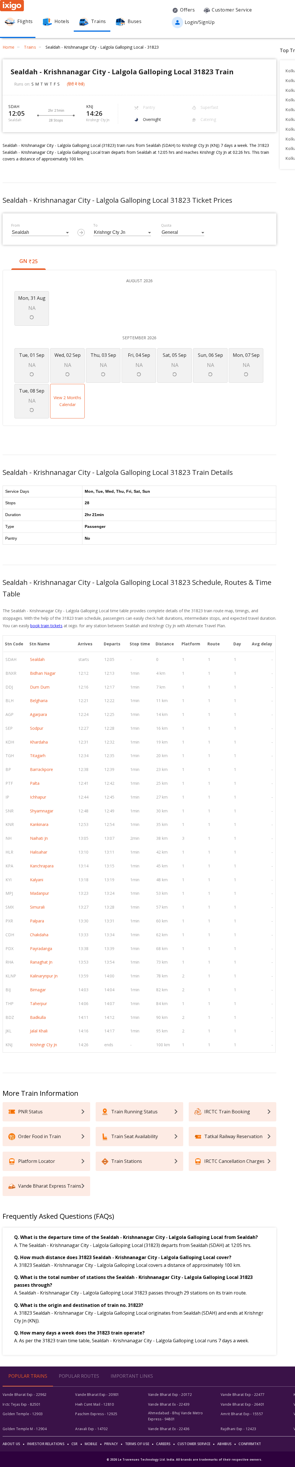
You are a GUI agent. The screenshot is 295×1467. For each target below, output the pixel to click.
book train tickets (46, 625)
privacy (111, 1443)
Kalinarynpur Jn (44, 976)
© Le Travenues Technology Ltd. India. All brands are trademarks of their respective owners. (184, 1459)
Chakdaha (39, 934)
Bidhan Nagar (43, 673)
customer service (193, 1443)
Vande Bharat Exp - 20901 (97, 1394)
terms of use (137, 1443)
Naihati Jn (39, 838)
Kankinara (39, 824)
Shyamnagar (41, 811)
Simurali (37, 907)
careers (163, 1443)
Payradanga (41, 948)
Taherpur (38, 1003)
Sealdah (37, 659)
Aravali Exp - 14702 (91, 1428)
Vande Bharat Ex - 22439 (169, 1404)
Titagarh (38, 755)
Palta (34, 783)
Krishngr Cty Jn (43, 1044)
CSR (74, 1443)
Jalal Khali (39, 1031)
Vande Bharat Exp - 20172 (170, 1394)
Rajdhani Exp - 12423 (238, 1428)
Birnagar (38, 989)
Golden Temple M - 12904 (25, 1428)
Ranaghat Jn (41, 962)
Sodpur (36, 728)
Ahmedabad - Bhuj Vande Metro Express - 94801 (175, 1416)
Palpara (37, 921)
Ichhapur (38, 797)
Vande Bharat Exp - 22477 (242, 1394)
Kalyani (36, 879)
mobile (91, 1443)
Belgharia (39, 700)
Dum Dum (40, 687)
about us (11, 1443)
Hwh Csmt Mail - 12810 (94, 1404)
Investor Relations (45, 1443)
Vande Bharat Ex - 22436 (169, 1428)
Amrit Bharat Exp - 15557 (242, 1413)
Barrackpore (41, 769)
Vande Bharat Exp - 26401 (242, 1404)
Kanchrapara (42, 866)
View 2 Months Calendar (67, 401)
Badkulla (38, 1017)
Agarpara (38, 714)
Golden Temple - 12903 (23, 1413)
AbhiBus (224, 1443)
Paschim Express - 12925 (96, 1413)
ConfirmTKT (250, 1443)
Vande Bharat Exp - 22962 (24, 1394)
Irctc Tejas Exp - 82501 (22, 1404)
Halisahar (38, 852)
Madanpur (39, 893)
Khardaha (39, 742)
